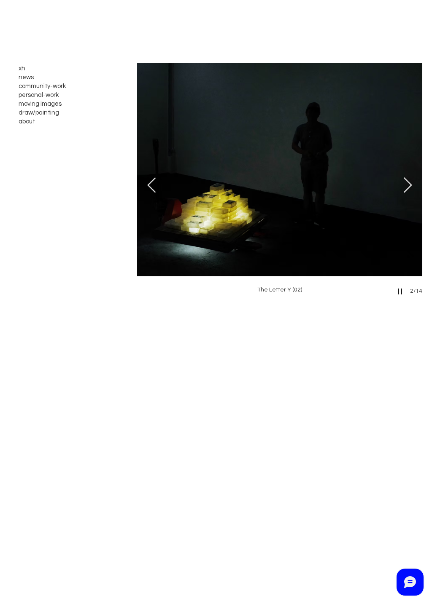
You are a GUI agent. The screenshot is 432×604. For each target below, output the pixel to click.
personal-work (39, 95)
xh (22, 68)
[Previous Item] (152, 185)
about (27, 121)
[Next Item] (408, 185)
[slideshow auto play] (400, 291)
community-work (42, 86)
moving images (40, 104)
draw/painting (39, 113)
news (26, 77)
